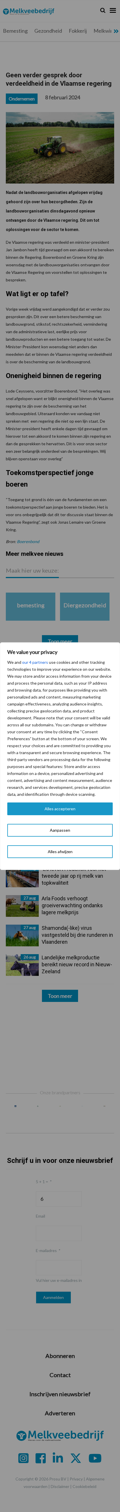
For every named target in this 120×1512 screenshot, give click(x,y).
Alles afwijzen (60, 851)
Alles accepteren (60, 808)
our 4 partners (35, 662)
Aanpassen (60, 830)
